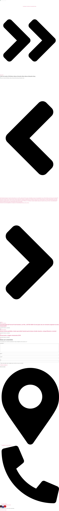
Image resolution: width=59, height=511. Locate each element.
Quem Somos (27, 6)
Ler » (1, 328)
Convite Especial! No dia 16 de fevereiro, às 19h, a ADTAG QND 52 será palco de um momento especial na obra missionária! (29, 325)
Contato (35, 6)
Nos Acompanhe (31, 6)
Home (24, 6)
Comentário (2, 343)
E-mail (1, 356)
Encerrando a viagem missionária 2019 (10, 335)
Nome (1, 353)
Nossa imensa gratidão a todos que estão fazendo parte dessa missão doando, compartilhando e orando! (28, 331)
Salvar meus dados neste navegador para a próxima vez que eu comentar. (12, 363)
